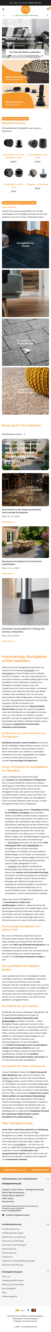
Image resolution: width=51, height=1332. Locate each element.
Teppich (9, 1081)
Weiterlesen (7, 522)
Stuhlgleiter (29, 670)
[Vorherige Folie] (4, 15)
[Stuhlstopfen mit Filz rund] (13, 173)
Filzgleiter (12, 866)
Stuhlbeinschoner (30, 1321)
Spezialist (15, 1170)
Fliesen (5, 1078)
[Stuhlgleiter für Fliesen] (25, 244)
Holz (12, 1078)
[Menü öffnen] (3, 9)
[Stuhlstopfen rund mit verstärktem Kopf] (13, 143)
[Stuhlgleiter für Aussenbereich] (25, 342)
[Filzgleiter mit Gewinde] (37, 173)
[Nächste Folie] (47, 15)
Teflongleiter (13, 842)
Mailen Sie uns (35, 3)
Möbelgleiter (8, 673)
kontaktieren (20, 1144)
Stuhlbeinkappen (16, 810)
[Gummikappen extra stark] (37, 143)
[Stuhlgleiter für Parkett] (25, 293)
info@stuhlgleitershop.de (17, 1215)
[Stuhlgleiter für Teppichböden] (25, 391)
